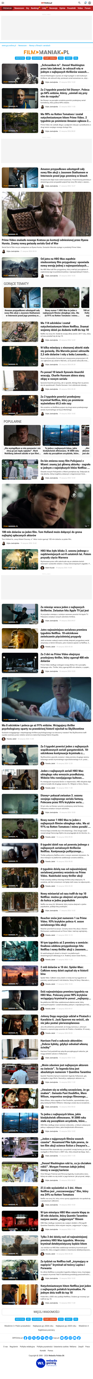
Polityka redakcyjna (27, 1346)
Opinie (62, 8)
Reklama (73, 1346)
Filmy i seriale (50, 58)
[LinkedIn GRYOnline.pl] (46, 1338)
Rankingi (35, 8)
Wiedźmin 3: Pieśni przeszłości (17, 1326)
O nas (5, 1346)
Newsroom (19, 8)
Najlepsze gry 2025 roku (66, 1326)
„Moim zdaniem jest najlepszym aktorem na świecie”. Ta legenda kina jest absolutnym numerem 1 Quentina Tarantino (46, 1074)
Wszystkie (20, 58)
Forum (88, 8)
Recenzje (53, 8)
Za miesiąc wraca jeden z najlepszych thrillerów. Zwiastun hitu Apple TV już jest (46, 614)
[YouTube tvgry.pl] (62, 1338)
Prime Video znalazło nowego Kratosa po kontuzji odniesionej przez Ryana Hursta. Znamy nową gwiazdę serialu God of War (46, 222)
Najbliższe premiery (46, 1330)
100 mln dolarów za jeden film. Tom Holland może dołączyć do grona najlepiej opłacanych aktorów (46, 514)
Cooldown (37, 58)
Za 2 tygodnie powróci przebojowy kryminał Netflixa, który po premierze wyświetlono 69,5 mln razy (46, 405)
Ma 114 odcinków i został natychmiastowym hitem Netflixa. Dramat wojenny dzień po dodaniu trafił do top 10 (46, 331)
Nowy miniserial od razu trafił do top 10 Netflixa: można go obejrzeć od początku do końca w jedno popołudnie (46, 902)
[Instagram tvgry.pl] (70, 1338)
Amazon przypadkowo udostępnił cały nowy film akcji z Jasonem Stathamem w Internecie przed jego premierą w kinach (46, 177)
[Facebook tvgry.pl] (79, 1338)
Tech (61, 58)
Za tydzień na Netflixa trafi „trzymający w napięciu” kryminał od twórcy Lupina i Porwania (46, 1270)
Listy (44, 8)
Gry (27, 8)
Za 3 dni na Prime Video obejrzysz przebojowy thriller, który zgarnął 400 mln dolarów (46, 663)
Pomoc (50, 1350)
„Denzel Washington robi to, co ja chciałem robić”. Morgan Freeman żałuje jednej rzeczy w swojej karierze (46, 1172)
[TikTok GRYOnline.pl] (38, 1338)
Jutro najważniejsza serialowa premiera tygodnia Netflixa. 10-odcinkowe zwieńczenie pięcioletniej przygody (46, 638)
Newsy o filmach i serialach (39, 45)
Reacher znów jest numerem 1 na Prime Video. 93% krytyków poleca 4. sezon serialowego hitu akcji (46, 927)
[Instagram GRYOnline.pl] (29, 1338)
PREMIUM (7, 8)
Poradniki (71, 8)
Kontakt (43, 1350)
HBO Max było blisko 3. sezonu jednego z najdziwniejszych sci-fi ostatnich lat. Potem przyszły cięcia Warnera (46, 559)
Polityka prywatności (45, 1346)
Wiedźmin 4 (84, 1326)
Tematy (68, 58)
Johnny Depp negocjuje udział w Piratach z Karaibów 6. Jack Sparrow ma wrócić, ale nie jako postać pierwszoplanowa (46, 1025)
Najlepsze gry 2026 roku (43, 1326)
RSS (75, 58)
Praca (87, 1346)
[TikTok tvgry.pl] (66, 1338)
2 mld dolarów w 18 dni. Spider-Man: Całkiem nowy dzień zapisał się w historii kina (46, 976)
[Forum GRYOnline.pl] (51, 1338)
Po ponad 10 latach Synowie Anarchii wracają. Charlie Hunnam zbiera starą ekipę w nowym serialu (46, 381)
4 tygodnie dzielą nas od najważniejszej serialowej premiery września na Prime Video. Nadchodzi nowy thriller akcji (46, 877)
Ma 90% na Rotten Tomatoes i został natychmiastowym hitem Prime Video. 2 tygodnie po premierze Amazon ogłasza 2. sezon (46, 123)
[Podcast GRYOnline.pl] (42, 1338)
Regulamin (14, 1346)
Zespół (80, 1346)
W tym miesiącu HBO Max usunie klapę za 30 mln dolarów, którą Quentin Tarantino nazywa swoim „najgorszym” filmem (46, 1221)
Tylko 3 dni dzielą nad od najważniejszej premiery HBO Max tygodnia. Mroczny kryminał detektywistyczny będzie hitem (46, 1245)
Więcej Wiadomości (46, 1312)
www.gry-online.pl (9, 45)
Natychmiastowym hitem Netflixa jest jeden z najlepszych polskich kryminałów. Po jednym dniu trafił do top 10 (46, 1294)
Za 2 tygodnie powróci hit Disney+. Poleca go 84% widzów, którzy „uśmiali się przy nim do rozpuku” (46, 98)
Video (80, 8)
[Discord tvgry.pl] (74, 1338)
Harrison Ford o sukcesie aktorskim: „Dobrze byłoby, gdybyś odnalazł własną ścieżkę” (46, 1049)
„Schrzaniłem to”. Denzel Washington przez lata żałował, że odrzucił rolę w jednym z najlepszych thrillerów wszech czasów (46, 74)
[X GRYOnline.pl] (34, 1338)
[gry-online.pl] (46, 3)
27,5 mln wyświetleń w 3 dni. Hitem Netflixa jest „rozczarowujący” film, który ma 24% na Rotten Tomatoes (46, 1196)
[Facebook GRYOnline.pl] (25, 1338)
